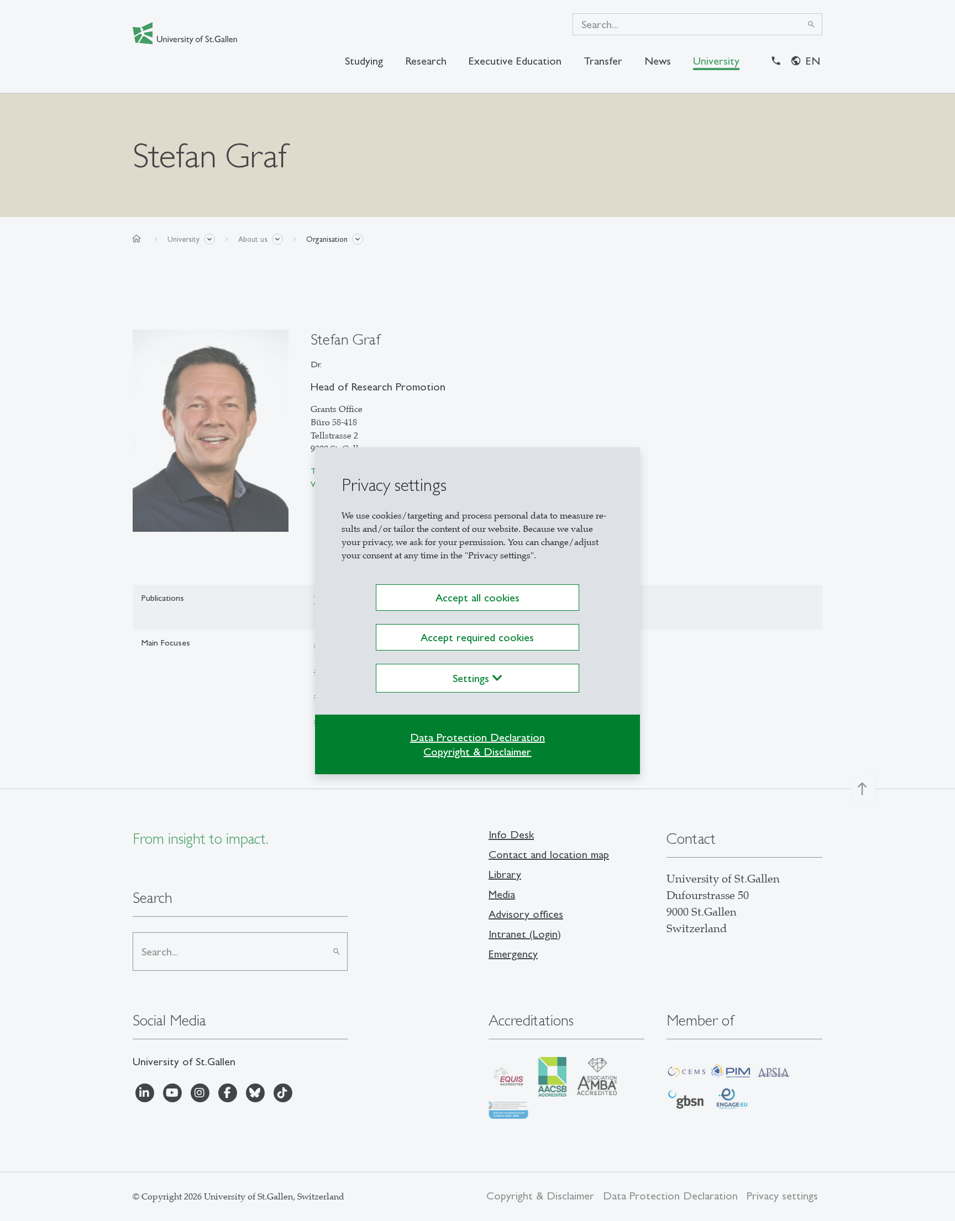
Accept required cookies (477, 637)
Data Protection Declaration (477, 737)
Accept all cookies (477, 597)
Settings (472, 678)
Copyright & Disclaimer (477, 751)
